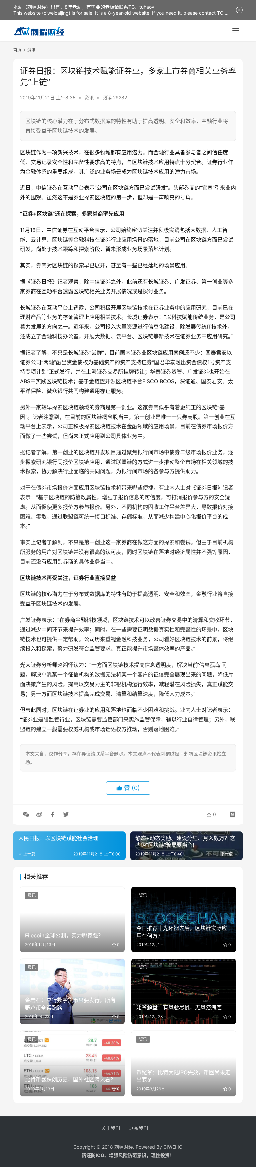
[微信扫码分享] (26, 814)
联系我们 (138, 1128)
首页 (17, 49)
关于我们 (110, 1128)
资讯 (89, 97)
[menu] (236, 31)
